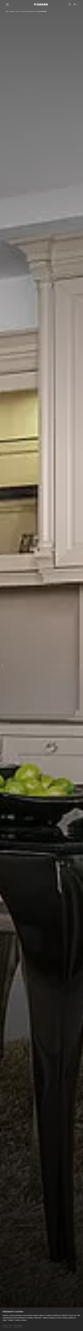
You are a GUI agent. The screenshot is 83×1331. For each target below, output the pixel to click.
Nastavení (18, 1326)
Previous (2, 665)
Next (80, 665)
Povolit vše (7, 1326)
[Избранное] (69, 4)
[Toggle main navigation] (7, 4)
